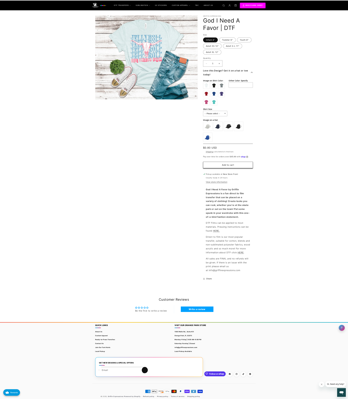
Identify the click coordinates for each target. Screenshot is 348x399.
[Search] (223, 5)
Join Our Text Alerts (102, 347)
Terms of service (177, 396)
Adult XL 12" (212, 52)
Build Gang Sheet (254, 5)
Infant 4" (210, 40)
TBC (197, 5)
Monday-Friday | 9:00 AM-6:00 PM (188, 339)
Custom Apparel (180, 5)
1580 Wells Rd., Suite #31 (184, 332)
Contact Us (99, 343)
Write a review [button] (197, 309)
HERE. (216, 230)
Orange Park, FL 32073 (183, 336)
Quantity (207, 58)
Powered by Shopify (132, 396)
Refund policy (148, 396)
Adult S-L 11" (232, 46)
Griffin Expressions (115, 396)
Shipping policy (193, 396)
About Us (208, 5)
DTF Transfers (121, 5)
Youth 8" (244, 40)
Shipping (209, 152)
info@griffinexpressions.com (186, 347)
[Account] (229, 5)
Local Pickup (100, 351)
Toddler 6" (227, 40)
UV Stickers (161, 5)
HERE (241, 252)
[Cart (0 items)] (235, 5)
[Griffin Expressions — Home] (99, 5)
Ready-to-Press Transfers (105, 339)
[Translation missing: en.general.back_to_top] (342, 328)
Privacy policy (162, 396)
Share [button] (209, 278)
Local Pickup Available (183, 351)
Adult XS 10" (212, 46)
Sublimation (142, 5)
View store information (216, 182)
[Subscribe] (145, 370)
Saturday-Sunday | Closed (185, 343)
